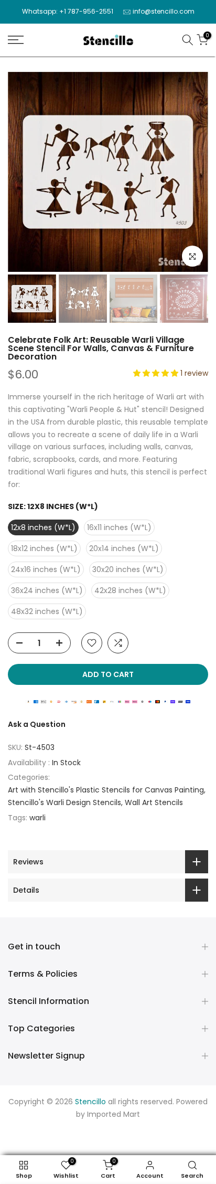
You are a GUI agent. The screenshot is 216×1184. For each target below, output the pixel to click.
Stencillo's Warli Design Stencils (64, 802)
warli (37, 817)
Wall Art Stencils (154, 802)
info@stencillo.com (164, 11)
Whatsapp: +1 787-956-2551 (67, 11)
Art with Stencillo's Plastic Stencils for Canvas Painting (106, 790)
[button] (156, 373)
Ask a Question (37, 724)
